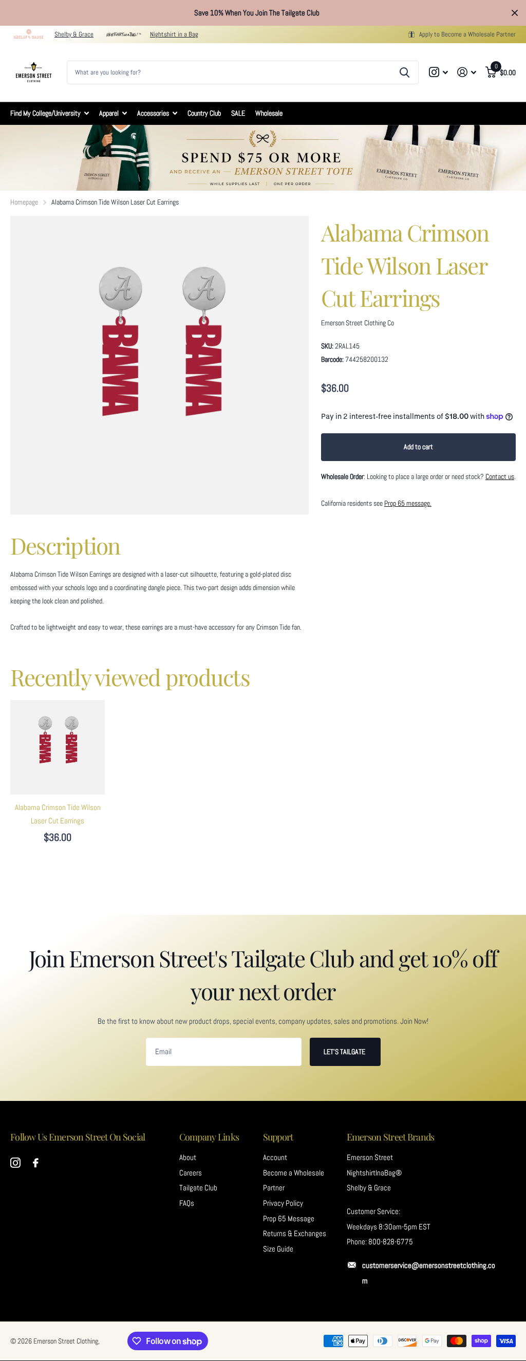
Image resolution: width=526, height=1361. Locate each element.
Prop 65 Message (288, 1218)
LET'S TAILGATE (345, 1051)
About (187, 1157)
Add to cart (418, 446)
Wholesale (269, 113)
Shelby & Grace (73, 34)
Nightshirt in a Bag (174, 34)
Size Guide (278, 1249)
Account (275, 1157)
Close (514, 13)
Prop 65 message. (407, 503)
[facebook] (36, 1163)
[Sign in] (467, 72)
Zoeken (404, 72)
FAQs (186, 1203)
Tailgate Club (198, 1188)
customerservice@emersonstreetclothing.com (428, 1273)
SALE (238, 113)
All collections (49, 113)
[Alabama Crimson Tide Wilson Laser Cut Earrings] (57, 747)
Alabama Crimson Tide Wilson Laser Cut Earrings (58, 813)
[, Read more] (439, 72)
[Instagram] (15, 1163)
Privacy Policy (283, 1203)
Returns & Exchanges (294, 1233)
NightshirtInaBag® (374, 1173)
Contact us (499, 476)
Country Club (204, 113)
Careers (190, 1173)
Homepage (24, 202)
